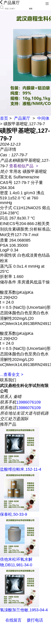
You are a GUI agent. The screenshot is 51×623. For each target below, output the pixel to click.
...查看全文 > (11, 374)
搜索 (30, 9)
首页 (4, 118)
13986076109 (28, 402)
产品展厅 (22, 118)
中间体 (43, 118)
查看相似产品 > (23, 166)
